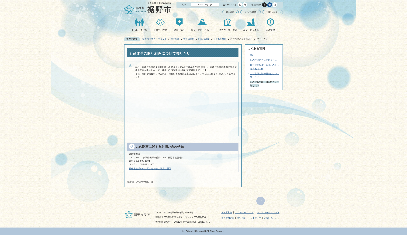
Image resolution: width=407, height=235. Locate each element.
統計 (252, 55)
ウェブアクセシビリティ (268, 212)
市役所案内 (226, 212)
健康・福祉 (179, 30)
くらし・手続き (139, 30)
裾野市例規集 (227, 218)
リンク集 (241, 218)
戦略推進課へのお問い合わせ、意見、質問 (150, 168)
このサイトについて (244, 212)
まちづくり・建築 (228, 30)
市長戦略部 (188, 39)
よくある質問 (250, 12)
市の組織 (230, 12)
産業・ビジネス (251, 30)
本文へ (184, 5)
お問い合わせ (272, 12)
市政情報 (270, 30)
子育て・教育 (160, 30)
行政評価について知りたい (263, 60)
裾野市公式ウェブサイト (154, 39)
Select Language (205, 5)
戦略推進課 (203, 39)
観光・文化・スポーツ (202, 30)
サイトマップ (254, 218)
